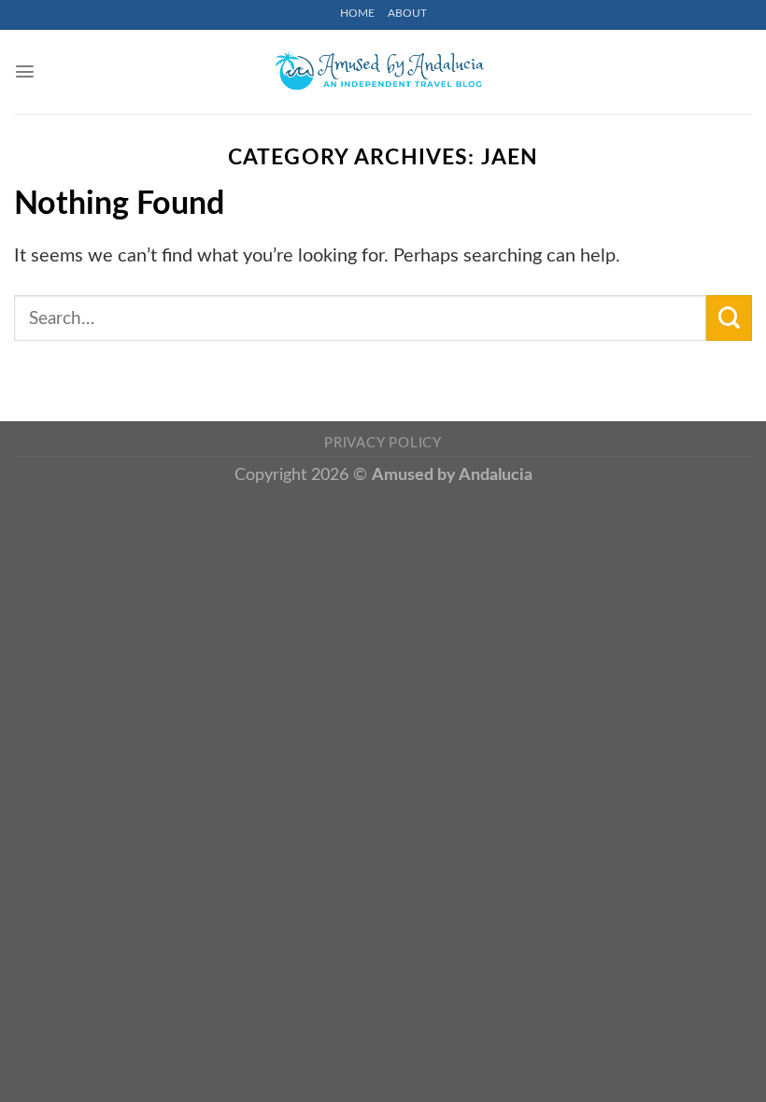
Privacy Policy (383, 443)
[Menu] (24, 71)
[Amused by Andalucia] (383, 72)
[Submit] (729, 318)
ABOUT (407, 13)
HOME (357, 13)
